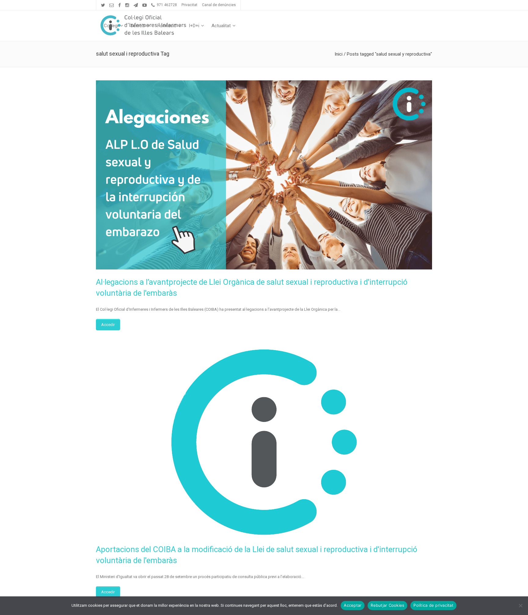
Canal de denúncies (219, 5)
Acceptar (352, 605)
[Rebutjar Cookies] (520, 605)
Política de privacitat (433, 605)
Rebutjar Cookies (387, 605)
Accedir (108, 324)
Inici (339, 54)
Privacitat (189, 5)
